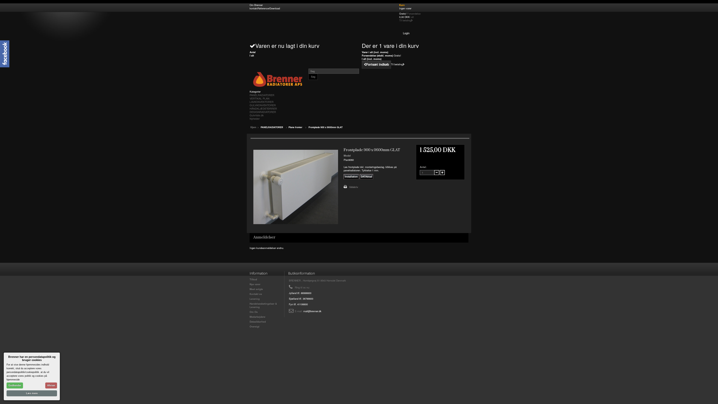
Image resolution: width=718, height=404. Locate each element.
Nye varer (255, 284)
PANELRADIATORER (262, 95)
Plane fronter (295, 127)
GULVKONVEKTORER (263, 105)
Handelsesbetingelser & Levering (263, 305)
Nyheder (255, 118)
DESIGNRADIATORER (263, 112)
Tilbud (253, 279)
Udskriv (353, 187)
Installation (351, 176)
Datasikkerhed (258, 321)
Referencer (263, 8)
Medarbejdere (257, 317)
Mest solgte (256, 289)
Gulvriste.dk (257, 115)
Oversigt (254, 326)
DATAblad (366, 176)
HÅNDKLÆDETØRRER (263, 108)
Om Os (254, 312)
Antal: (423, 167)
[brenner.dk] (277, 79)
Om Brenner (256, 5)
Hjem (253, 127)
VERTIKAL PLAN (259, 98)
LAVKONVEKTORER (262, 102)
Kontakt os (256, 294)
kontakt (254, 8)
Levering (255, 299)
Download (274, 8)
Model (347, 155)
